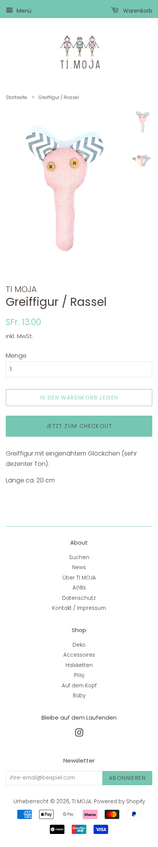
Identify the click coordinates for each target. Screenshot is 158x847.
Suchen (79, 557)
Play (79, 675)
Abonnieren (127, 778)
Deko (79, 645)
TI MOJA (81, 801)
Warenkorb (137, 11)
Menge (16, 355)
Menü (23, 11)
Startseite (16, 97)
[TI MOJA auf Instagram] (79, 734)
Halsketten (79, 665)
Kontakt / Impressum (79, 608)
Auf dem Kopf (79, 685)
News (79, 567)
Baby (79, 695)
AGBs (79, 587)
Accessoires (79, 655)
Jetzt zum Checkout (79, 426)
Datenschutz (79, 598)
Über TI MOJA (79, 577)
